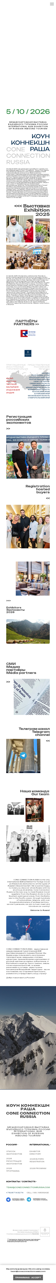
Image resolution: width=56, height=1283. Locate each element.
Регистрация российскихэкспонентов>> (19, 422)
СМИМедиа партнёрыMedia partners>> (21, 673)
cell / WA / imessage (38, 1193)
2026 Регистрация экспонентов (14, 1161)
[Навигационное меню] (52, 4)
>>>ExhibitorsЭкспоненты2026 (15, 606)
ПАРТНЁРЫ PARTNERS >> (26, 322)
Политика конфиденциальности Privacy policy (23, 1234)
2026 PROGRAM (38, 1168)
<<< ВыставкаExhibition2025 (32, 210)
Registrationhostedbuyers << (38, 492)
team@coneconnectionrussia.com (28, 1187)
